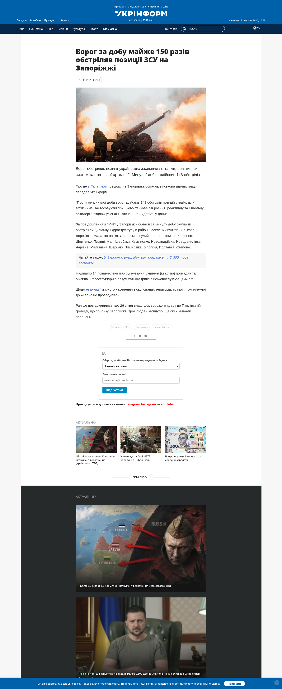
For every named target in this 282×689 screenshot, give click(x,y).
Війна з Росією (161, 327)
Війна (21, 29)
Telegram (133, 404)
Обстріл (115, 327)
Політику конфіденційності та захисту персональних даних (183, 683)
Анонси (64, 20)
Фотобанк (35, 20)
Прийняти (234, 683)
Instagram (148, 404)
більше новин (141, 477)
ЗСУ (127, 327)
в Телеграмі (97, 186)
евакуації (93, 289)
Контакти (170, 29)
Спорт (94, 29)
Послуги (22, 20)
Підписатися (115, 390)
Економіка (36, 29)
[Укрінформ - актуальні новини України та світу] (141, 13)
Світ (50, 29)
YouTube (167, 404)
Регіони (63, 29)
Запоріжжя (142, 327)
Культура (79, 29)
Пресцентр (50, 20)
